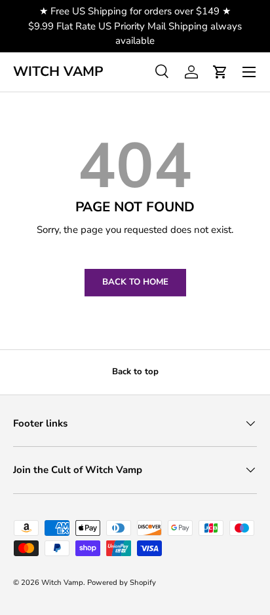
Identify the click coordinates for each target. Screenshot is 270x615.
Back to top (135, 372)
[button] (220, 72)
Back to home (135, 282)
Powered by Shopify (121, 583)
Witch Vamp (62, 583)
